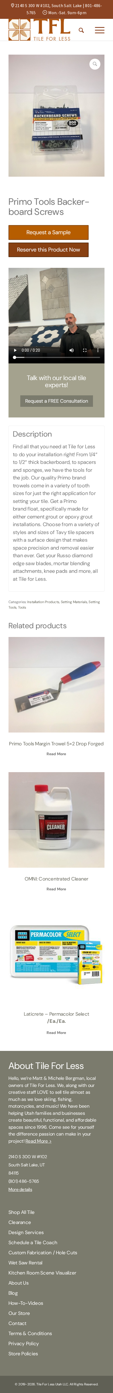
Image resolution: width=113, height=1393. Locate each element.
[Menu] (96, 30)
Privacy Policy (24, 1343)
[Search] (81, 30)
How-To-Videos (26, 1303)
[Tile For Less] (47, 30)
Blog (13, 1293)
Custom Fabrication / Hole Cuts (43, 1252)
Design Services (26, 1232)
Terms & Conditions (30, 1333)
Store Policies (23, 1353)
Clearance (20, 1222)
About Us (19, 1283)
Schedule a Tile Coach (33, 1242)
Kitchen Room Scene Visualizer (42, 1273)
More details (20, 1189)
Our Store (19, 1313)
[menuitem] (81, 30)
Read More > (39, 1141)
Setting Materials (74, 602)
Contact (18, 1323)
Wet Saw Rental (26, 1262)
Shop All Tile (22, 1212)
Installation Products (43, 602)
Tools (22, 607)
